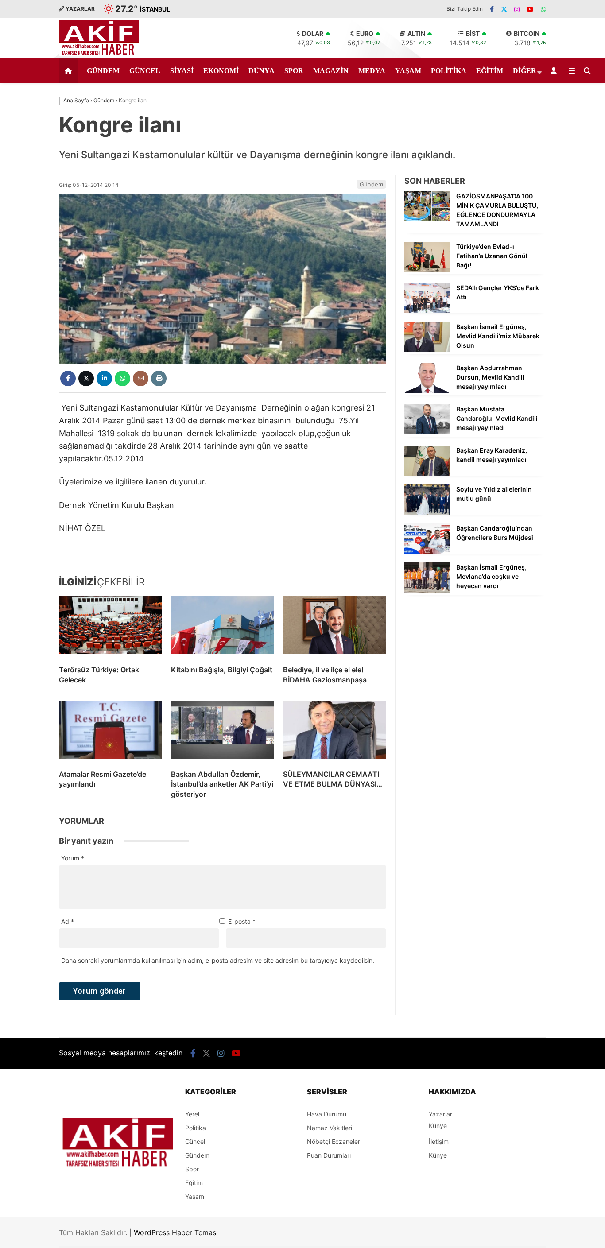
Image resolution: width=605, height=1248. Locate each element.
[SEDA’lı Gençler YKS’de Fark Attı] (427, 310)
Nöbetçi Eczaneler (333, 1141)
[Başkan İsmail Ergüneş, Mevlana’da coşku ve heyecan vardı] (427, 590)
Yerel (192, 1114)
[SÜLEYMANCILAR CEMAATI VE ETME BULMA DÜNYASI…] (334, 732)
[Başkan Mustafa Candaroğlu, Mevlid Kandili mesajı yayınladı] (427, 432)
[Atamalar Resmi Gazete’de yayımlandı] (110, 732)
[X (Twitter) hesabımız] (504, 9)
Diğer (524, 70)
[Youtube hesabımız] (530, 9)
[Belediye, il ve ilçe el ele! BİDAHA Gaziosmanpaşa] (334, 627)
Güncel (144, 70)
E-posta (242, 921)
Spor (293, 70)
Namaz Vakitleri (329, 1128)
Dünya (261, 70)
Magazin (331, 70)
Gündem (103, 70)
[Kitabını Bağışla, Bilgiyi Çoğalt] (222, 627)
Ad (67, 921)
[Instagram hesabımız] (517, 9)
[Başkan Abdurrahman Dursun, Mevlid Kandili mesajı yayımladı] (427, 391)
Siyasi (182, 70)
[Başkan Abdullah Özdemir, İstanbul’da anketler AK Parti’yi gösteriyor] (222, 732)
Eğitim (489, 70)
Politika (448, 70)
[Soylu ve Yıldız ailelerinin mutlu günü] (427, 512)
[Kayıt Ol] (555, 70)
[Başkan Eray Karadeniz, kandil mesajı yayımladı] (427, 473)
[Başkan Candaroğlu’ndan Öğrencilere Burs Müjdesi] (427, 551)
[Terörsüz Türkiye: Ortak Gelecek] (110, 627)
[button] (70, 70)
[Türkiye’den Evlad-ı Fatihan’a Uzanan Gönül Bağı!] (427, 269)
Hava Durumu (326, 1114)
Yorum (72, 858)
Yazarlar (440, 1114)
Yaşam (408, 70)
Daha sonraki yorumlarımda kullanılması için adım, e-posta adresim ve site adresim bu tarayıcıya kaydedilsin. (217, 960)
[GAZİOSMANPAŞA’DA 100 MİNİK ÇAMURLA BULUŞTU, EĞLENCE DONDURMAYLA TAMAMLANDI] (427, 219)
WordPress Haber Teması (176, 1232)
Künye (438, 1125)
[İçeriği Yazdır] (159, 378)
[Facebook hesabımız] (492, 9)
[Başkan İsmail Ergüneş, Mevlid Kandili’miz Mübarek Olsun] (427, 349)
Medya (371, 70)
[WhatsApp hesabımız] (543, 9)
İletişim (439, 1141)
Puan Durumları (329, 1155)
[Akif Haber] (99, 53)
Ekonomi (221, 70)
